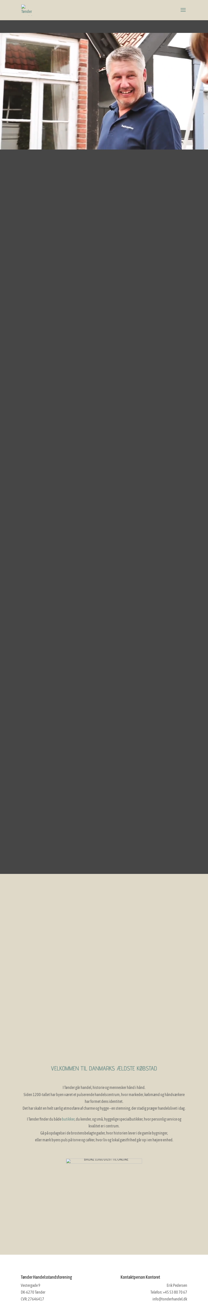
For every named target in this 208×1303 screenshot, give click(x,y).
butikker (68, 1119)
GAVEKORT (49, 952)
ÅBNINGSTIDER (159, 894)
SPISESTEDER (49, 1009)
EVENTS (159, 952)
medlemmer (49, 894)
